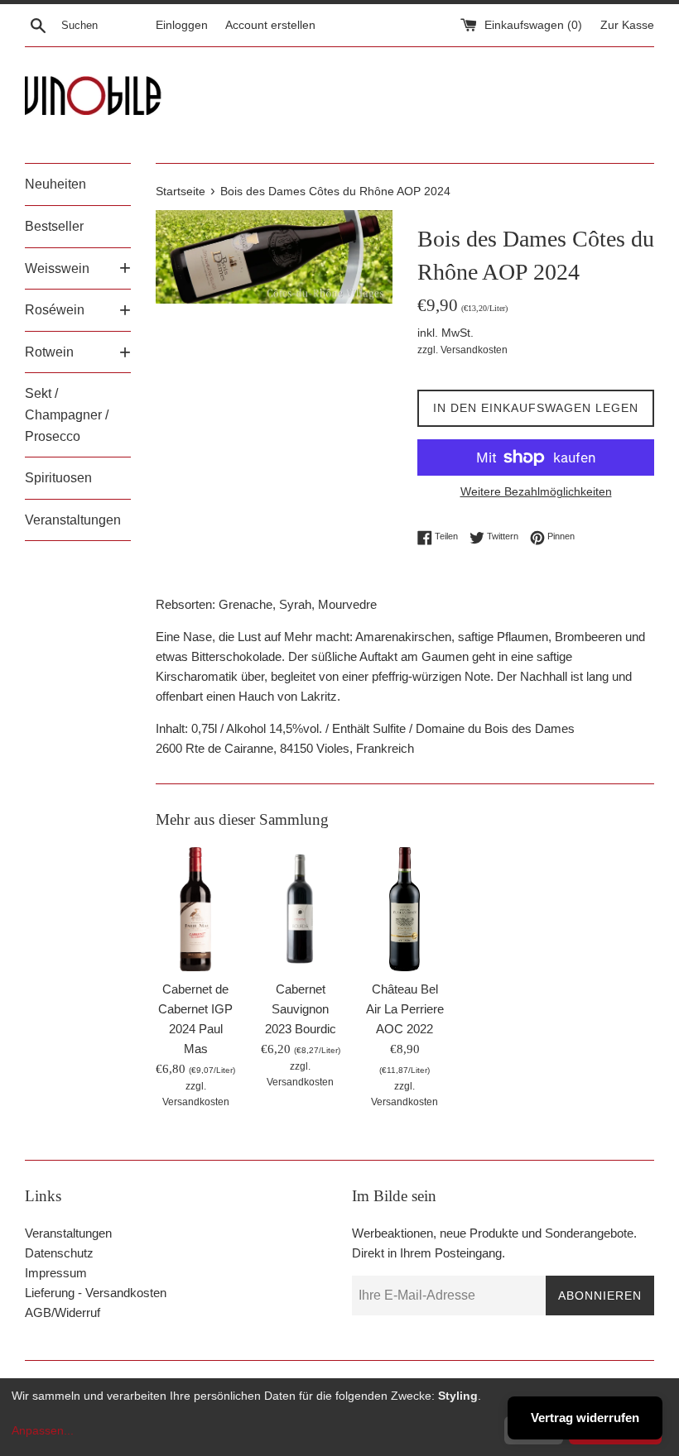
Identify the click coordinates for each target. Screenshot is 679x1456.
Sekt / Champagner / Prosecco (66, 414)
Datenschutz (59, 1253)
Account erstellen (270, 25)
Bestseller (54, 226)
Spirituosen (58, 478)
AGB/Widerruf (62, 1312)
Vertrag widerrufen (585, 1417)
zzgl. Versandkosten (462, 350)
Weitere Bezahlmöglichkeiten (536, 491)
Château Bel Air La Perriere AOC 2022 (405, 1009)
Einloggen (182, 25)
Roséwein (54, 310)
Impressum (56, 1273)
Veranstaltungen (73, 520)
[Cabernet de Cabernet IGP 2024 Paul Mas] (195, 909)
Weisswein (57, 268)
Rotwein (49, 352)
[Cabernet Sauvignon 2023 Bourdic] (300, 909)
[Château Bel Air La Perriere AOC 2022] (405, 909)
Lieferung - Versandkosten (95, 1293)
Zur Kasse (627, 25)
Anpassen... (43, 1430)
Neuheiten (55, 184)
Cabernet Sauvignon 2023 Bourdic (300, 1009)
